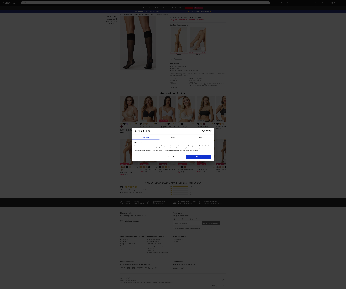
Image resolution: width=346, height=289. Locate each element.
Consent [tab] (146, 137)
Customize (171, 157)
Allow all (198, 157)
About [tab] (200, 137)
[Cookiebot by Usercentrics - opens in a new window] (204, 131)
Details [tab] (173, 137)
